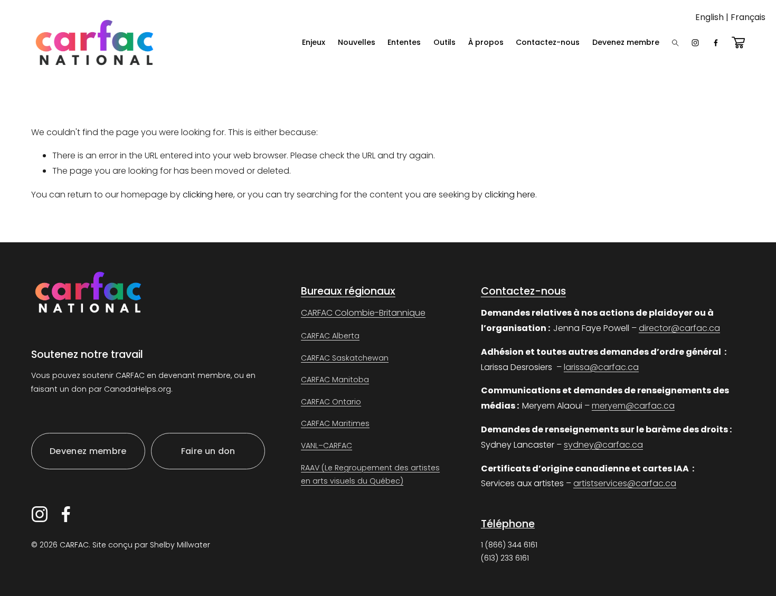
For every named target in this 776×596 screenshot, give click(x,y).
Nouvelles (356, 42)
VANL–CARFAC (326, 445)
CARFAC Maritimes (335, 423)
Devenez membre (625, 42)
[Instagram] (695, 43)
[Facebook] (716, 43)
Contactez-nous (548, 42)
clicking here (208, 194)
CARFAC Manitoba (335, 379)
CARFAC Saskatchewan (345, 358)
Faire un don (208, 451)
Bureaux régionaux (348, 291)
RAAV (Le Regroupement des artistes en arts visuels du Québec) (370, 474)
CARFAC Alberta (330, 335)
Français (748, 17)
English (709, 17)
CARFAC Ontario (331, 401)
